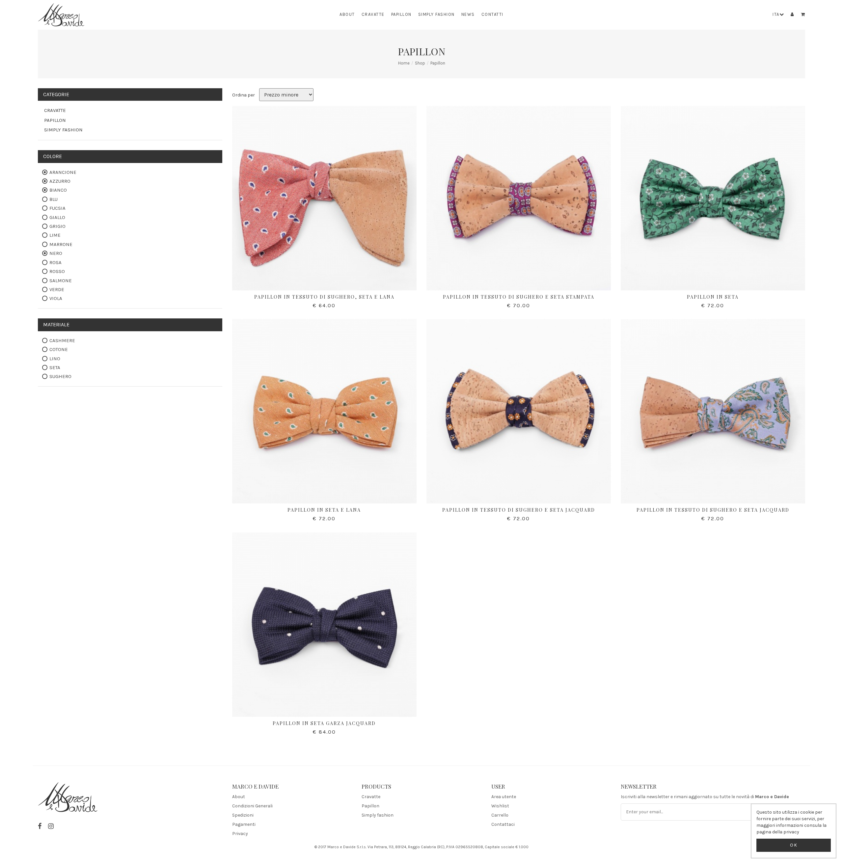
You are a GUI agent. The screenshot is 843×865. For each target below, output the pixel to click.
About (347, 14)
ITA (776, 14)
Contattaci (503, 824)
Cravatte (373, 14)
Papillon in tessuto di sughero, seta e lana (324, 297)
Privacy (240, 833)
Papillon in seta (713, 297)
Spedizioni (243, 815)
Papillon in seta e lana (324, 510)
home (404, 63)
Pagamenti (244, 824)
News (468, 14)
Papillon (401, 14)
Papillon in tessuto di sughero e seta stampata (518, 297)
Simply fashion (436, 14)
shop (420, 63)
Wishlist (500, 806)
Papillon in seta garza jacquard (324, 723)
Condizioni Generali (252, 806)
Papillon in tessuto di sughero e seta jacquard (518, 510)
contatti (492, 14)
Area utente (503, 796)
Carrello (499, 815)
